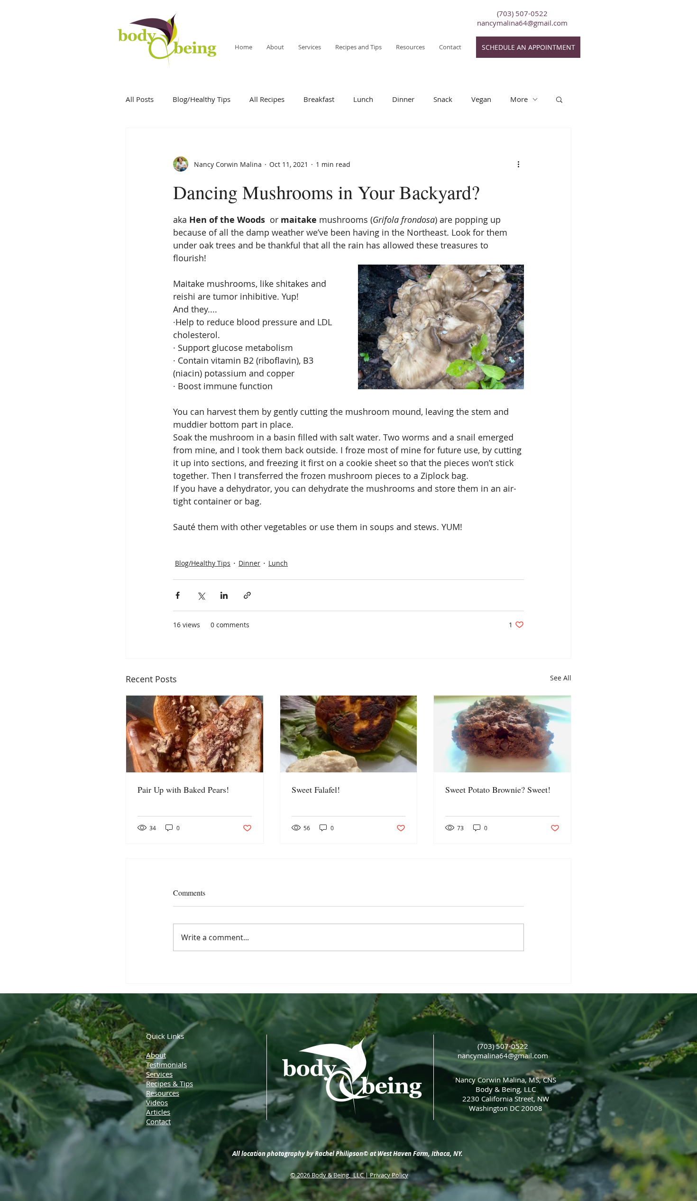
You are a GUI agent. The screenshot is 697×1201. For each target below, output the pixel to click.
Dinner (403, 99)
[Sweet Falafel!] (348, 734)
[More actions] (518, 164)
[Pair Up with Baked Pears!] (194, 734)
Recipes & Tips (169, 1083)
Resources (162, 1093)
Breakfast (318, 99)
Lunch (363, 99)
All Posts (140, 99)
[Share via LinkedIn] (224, 595)
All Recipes (266, 99)
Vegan (481, 99)
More (519, 99)
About (156, 1055)
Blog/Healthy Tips (201, 99)
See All (560, 677)
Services (159, 1074)
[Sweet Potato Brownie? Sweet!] (502, 734)
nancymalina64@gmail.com (522, 23)
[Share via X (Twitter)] (200, 595)
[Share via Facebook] (177, 595)
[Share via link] (247, 595)
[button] (309, 47)
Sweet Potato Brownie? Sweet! (497, 789)
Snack (442, 99)
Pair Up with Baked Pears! (183, 789)
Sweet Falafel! (316, 789)
